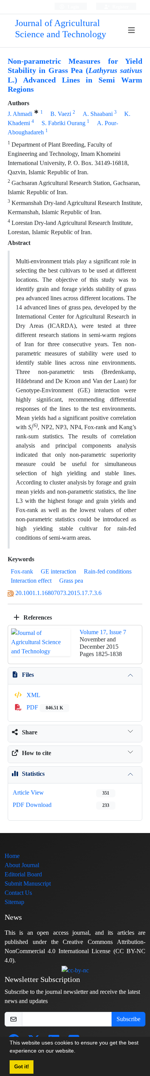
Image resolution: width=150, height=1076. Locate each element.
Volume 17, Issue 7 (103, 632)
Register (119, 7)
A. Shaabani (98, 113)
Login (73, 7)
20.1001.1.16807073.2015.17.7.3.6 (58, 593)
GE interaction (58, 571)
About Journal (22, 865)
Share (29, 732)
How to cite (36, 753)
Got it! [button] (21, 1066)
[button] (78, 1052)
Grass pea (71, 580)
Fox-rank (22, 571)
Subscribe (128, 1019)
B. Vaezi (60, 113)
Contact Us (18, 892)
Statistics (33, 773)
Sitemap (14, 902)
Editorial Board (23, 874)
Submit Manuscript (28, 883)
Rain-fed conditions (108, 571)
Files (28, 674)
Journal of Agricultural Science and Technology (60, 29)
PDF (44, 707)
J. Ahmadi (20, 113)
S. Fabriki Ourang (63, 123)
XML (32, 695)
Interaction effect (31, 580)
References (37, 617)
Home (12, 855)
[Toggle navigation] (131, 30)
